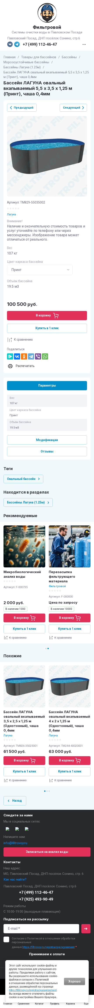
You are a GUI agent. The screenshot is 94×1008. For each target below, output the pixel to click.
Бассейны (69, 57)
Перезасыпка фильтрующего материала (62, 576)
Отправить (86, 928)
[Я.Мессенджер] (10, 356)
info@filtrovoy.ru (15, 843)
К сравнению (23, 339)
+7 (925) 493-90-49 (36, 899)
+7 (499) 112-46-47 (40, 44)
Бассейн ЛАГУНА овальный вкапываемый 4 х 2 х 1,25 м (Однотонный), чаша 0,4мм (69, 721)
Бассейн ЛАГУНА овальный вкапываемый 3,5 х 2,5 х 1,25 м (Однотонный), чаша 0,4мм (24, 721)
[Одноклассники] (24, 356)
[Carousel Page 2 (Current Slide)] (48, 648)
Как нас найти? (14, 879)
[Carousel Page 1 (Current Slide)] (44, 791)
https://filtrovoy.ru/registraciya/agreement (48, 947)
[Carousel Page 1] (46, 648)
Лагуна (11, 214)
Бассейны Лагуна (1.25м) (22, 67)
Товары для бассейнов (38, 57)
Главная (9, 57)
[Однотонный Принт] (40, 270)
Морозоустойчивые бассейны (26, 62)
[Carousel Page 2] (47, 791)
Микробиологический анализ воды (22, 574)
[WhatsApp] (45, 356)
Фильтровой (47, 27)
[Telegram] (31, 356)
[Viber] (38, 356)
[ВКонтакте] (17, 356)
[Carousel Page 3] (49, 791)
